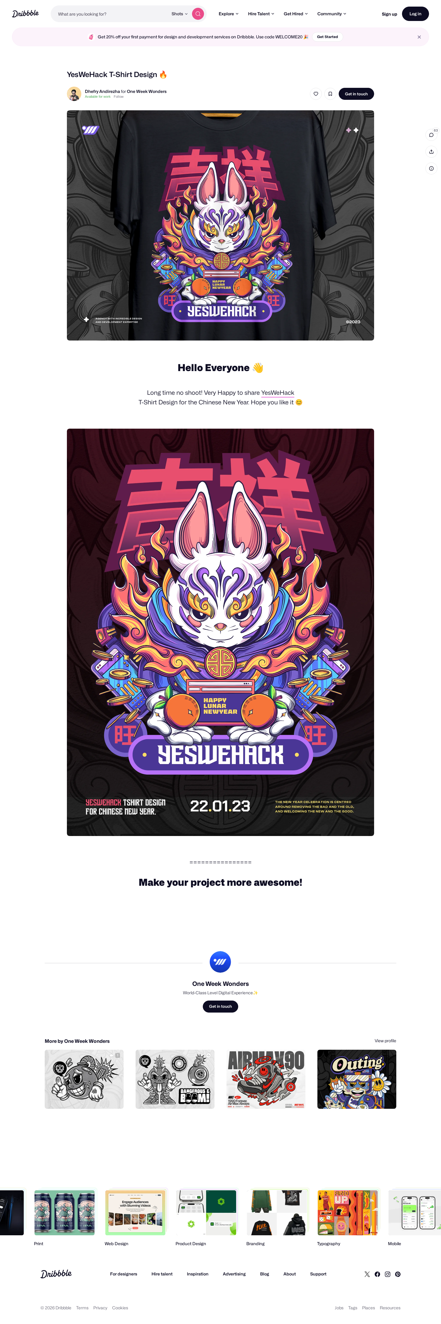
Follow (119, 96)
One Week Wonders (146, 91)
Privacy (100, 1307)
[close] (419, 37)
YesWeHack (277, 392)
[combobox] (109, 14)
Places (368, 1307)
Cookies (120, 1307)
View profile (385, 1040)
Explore (226, 13)
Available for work (98, 96)
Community (329, 13)
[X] (367, 1274)
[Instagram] (387, 1274)
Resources (390, 1307)
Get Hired (293, 13)
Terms (82, 1307)
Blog (264, 1273)
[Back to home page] (25, 13)
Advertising (234, 1273)
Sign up (389, 13)
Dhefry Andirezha (102, 91)
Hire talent (162, 1273)
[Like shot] (316, 94)
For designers (123, 1273)
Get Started (327, 36)
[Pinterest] (397, 1274)
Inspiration (197, 1273)
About (290, 1273)
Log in (416, 13)
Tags (352, 1307)
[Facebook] (377, 1274)
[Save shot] (330, 94)
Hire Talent (259, 13)
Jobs (339, 1307)
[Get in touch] (88, 1098)
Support (318, 1273)
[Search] (198, 14)
